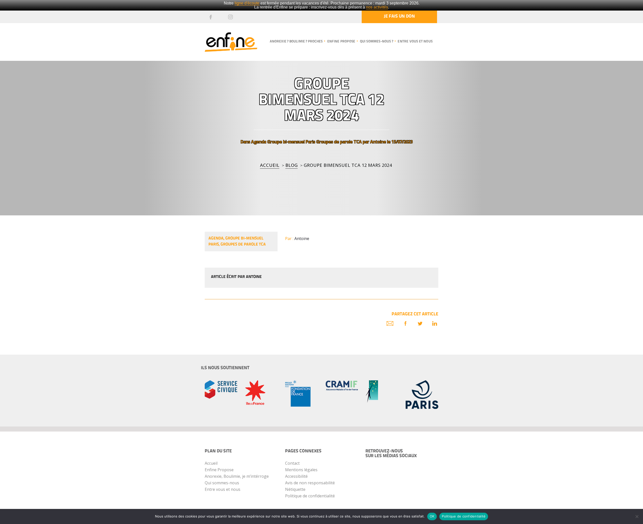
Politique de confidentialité (310, 496)
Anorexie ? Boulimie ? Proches (296, 41)
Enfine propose (341, 41)
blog (291, 165)
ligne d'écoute (247, 3)
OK (432, 516)
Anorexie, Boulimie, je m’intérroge (237, 476)
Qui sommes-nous (222, 483)
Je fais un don (399, 16)
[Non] (636, 516)
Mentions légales (301, 469)
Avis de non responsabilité (310, 483)
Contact (292, 463)
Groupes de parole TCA (339, 142)
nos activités (377, 7)
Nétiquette (295, 489)
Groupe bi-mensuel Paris (291, 142)
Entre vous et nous (415, 41)
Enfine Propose (219, 469)
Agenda (258, 142)
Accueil (269, 165)
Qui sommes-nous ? (376, 41)
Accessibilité (296, 476)
